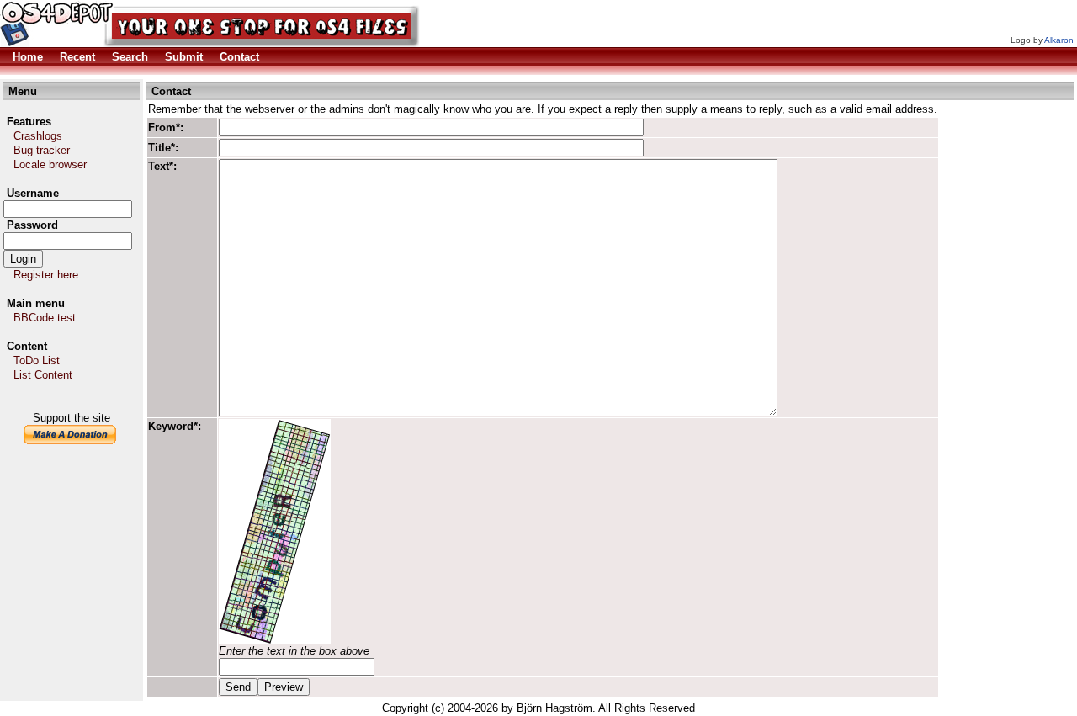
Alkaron (1059, 40)
